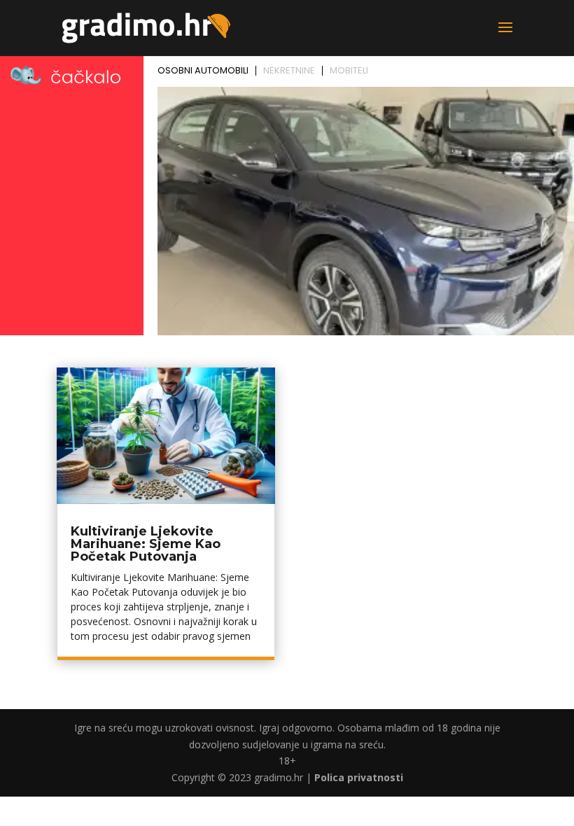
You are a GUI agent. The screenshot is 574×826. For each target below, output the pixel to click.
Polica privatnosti (358, 777)
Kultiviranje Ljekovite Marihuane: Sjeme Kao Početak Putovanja (145, 544)
